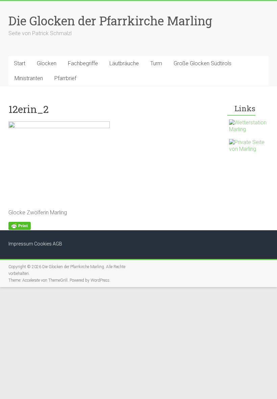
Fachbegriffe (83, 63)
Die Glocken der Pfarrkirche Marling (110, 21)
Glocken (46, 63)
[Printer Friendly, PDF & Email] (19, 225)
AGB (57, 244)
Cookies (43, 244)
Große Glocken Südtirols (202, 63)
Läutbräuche (124, 63)
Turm (156, 63)
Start (19, 63)
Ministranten (29, 78)
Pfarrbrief (65, 78)
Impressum (20, 244)
